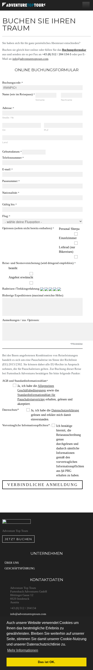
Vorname (40, 100)
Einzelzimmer (68, 238)
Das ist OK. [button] (46, 662)
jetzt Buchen (18, 539)
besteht (13, 268)
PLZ (46, 130)
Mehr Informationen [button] (22, 650)
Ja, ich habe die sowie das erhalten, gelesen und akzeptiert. (44, 395)
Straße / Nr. (8, 117)
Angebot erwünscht (21, 277)
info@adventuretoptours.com (30, 58)
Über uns (12, 562)
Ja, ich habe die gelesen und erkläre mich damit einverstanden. (55, 415)
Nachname (66, 100)
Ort (3, 130)
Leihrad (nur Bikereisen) (67, 249)
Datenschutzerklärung (65, 410)
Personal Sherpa (69, 229)
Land (5, 142)
